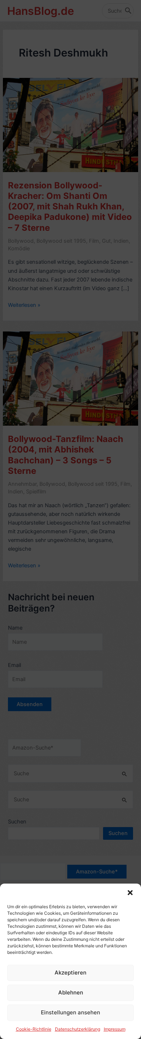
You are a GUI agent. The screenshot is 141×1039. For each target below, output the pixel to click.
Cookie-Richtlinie (33, 1029)
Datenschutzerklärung (77, 1029)
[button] (130, 892)
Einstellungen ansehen (70, 1012)
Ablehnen (70, 992)
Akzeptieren (70, 972)
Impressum (114, 1029)
